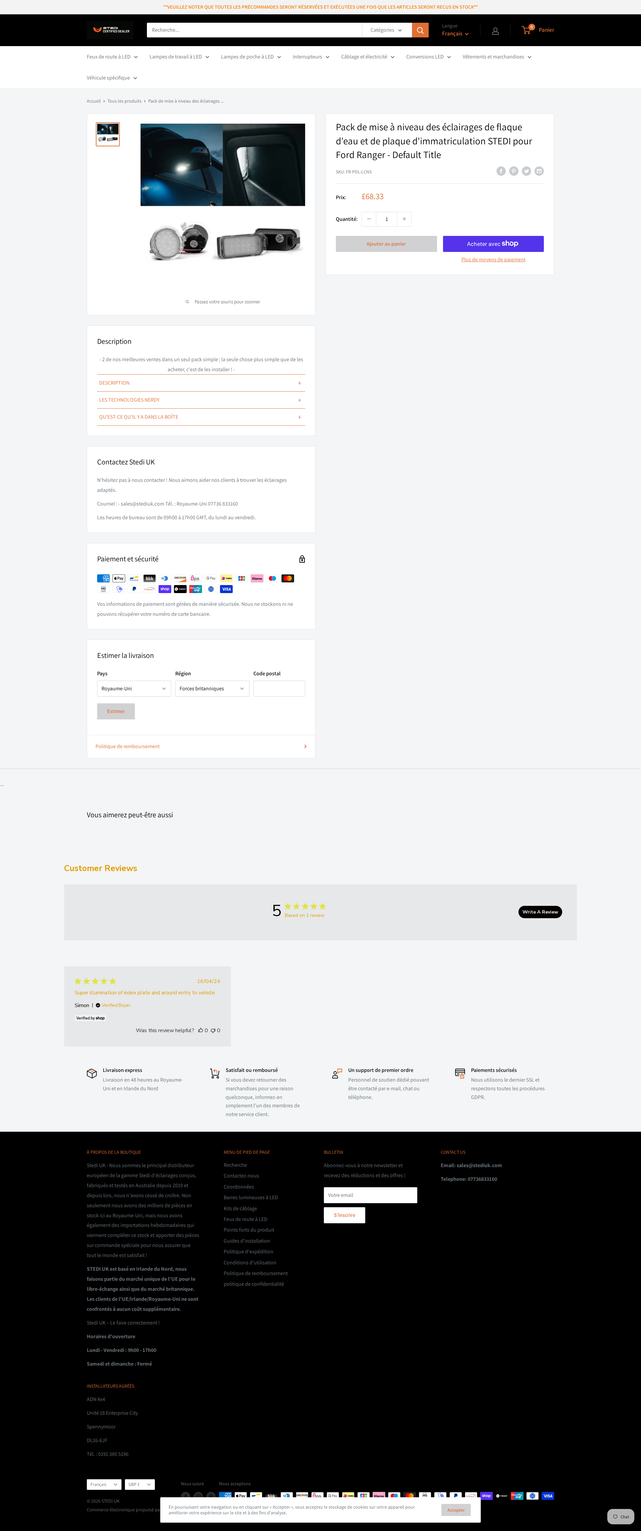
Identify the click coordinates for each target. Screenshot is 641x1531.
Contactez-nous (241, 1175)
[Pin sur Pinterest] (513, 171)
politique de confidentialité (254, 1283)
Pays (102, 673)
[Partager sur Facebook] (501, 171)
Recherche (235, 1164)
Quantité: (347, 218)
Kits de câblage (240, 1208)
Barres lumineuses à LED (251, 1197)
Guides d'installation (247, 1240)
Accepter (456, 1510)
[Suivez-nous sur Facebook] (185, 1497)
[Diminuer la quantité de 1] (369, 219)
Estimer (116, 711)
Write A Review (540, 912)
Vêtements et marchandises (493, 56)
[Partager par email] (539, 171)
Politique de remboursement (127, 746)
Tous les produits (125, 101)
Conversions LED (425, 56)
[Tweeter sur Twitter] (526, 171)
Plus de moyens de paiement (493, 259)
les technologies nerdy (200, 400)
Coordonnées (239, 1186)
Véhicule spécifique (108, 77)
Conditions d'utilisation (250, 1262)
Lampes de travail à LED (176, 56)
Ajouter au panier (386, 243)
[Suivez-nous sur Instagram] (198, 1497)
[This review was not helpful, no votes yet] (213, 1030)
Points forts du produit (249, 1229)
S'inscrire (344, 1215)
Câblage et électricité (364, 56)
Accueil (94, 101)
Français (98, 1484)
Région (183, 673)
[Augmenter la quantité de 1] (404, 219)
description (200, 383)
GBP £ (134, 1484)
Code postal (266, 673)
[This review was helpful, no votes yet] (200, 1030)
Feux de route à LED (109, 56)
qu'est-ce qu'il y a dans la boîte (200, 417)
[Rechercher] (420, 30)
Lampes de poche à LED (247, 56)
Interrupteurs (307, 56)
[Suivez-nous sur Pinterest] (211, 1497)
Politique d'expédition (248, 1251)
